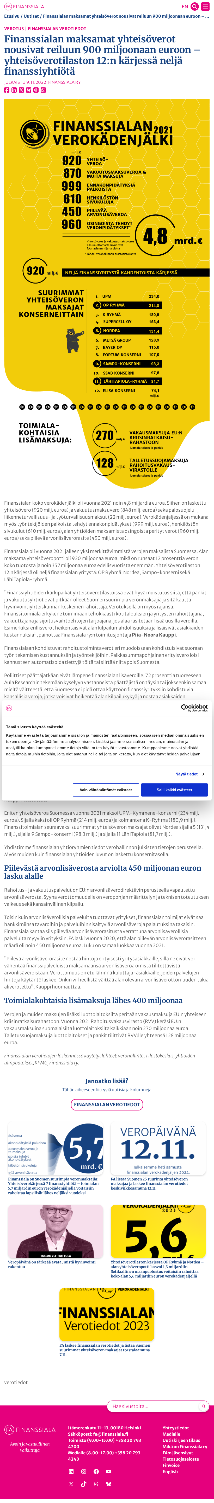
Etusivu (12, 16)
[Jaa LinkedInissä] (14, 90)
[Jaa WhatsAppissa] (43, 90)
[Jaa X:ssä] (21, 90)
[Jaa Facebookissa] (6, 90)
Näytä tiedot (186, 774)
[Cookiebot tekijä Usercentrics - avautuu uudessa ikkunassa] (185, 708)
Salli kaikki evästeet (174, 790)
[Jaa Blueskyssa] (28, 90)
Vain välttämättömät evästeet (106, 790)
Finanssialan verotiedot (57, 28)
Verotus (14, 28)
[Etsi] (203, 1406)
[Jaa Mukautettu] (36, 90)
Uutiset (31, 16)
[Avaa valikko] (205, 6)
